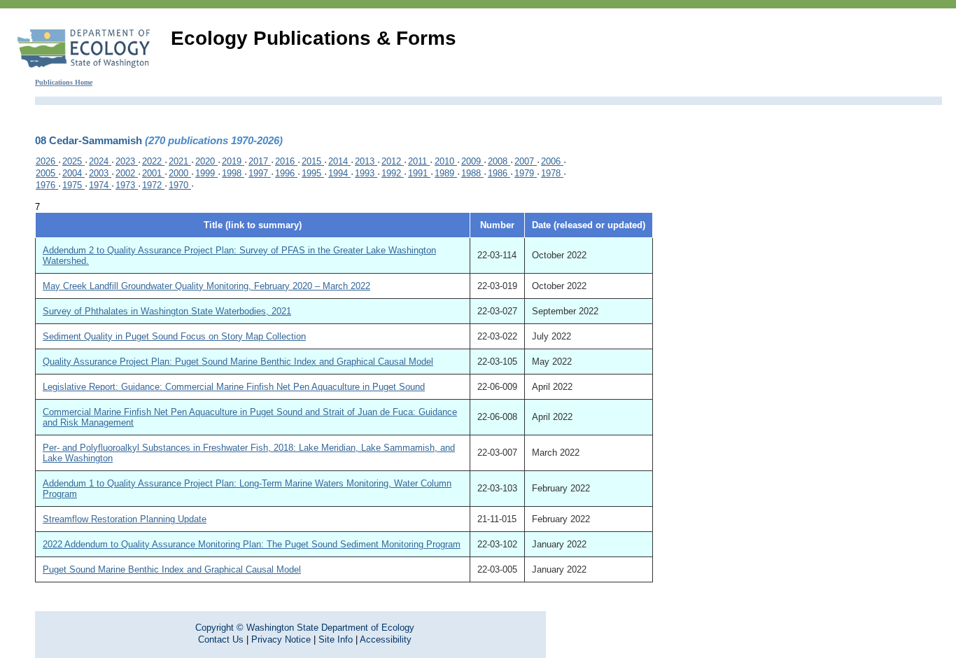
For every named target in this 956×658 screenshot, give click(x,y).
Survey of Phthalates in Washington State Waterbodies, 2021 (167, 311)
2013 (366, 161)
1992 (392, 173)
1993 (366, 173)
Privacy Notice (281, 639)
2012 (392, 161)
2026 (47, 161)
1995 (313, 173)
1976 (47, 185)
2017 (259, 161)
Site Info (335, 639)
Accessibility (386, 639)
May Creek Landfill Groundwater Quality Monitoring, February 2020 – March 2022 (206, 286)
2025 (73, 161)
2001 (153, 173)
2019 (233, 161)
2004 (73, 173)
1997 (259, 173)
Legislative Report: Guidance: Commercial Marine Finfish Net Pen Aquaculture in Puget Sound (234, 387)
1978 (552, 173)
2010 (446, 161)
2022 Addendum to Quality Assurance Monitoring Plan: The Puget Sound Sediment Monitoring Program (252, 544)
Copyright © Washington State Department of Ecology (304, 627)
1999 (206, 173)
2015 (313, 161)
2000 (180, 173)
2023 (126, 161)
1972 (153, 185)
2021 (180, 161)
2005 (47, 173)
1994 (339, 173)
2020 (206, 161)
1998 (233, 173)
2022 (153, 161)
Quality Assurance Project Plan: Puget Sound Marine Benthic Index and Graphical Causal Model (238, 361)
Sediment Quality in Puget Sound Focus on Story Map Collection (174, 336)
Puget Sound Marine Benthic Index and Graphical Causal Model (172, 569)
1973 (126, 185)
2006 (552, 161)
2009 (472, 161)
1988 (472, 173)
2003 (100, 173)
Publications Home (63, 82)
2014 (339, 161)
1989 (446, 173)
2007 (525, 161)
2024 (100, 161)
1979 (525, 173)
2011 (419, 161)
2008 (499, 161)
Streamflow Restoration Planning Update (124, 519)
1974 (100, 185)
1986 (499, 173)
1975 (73, 185)
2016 (286, 161)
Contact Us (221, 639)
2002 (126, 173)
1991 (419, 173)
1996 (286, 173)
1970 (180, 185)
